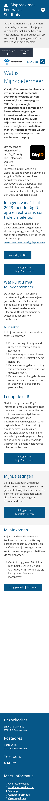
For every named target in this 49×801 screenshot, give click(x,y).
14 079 (11, 763)
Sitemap (13, 791)
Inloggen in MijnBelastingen (24, 512)
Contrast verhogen (8, 51)
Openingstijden (17, 798)
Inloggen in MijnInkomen (23, 587)
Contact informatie (19, 794)
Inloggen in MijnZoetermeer (24, 269)
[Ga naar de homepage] (14, 62)
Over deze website (18, 783)
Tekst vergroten (24, 51)
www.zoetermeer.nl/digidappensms (24, 242)
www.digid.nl (16, 255)
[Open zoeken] (42, 61)
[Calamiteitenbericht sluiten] (43, 10)
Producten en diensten (21, 787)
